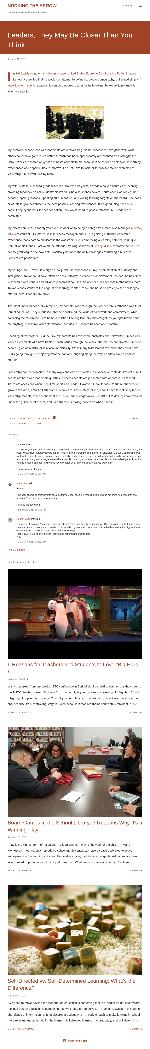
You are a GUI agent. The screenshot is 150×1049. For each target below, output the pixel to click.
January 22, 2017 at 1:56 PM (31, 510)
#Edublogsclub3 (25, 418)
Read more (136, 712)
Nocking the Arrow (32, 5)
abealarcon (22, 483)
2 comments (24, 712)
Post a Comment (16, 550)
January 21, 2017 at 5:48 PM (31, 474)
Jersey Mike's (103, 246)
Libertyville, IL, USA (30, 423)
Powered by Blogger (76, 1040)
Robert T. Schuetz (25, 519)
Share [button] (135, 418)
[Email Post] (54, 418)
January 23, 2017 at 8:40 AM (31, 542)
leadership (43, 418)
